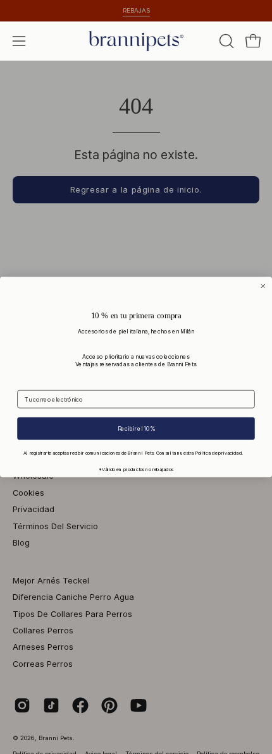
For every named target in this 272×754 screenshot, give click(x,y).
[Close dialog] (263, 286)
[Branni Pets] (136, 41)
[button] (225, 41)
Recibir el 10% (136, 428)
